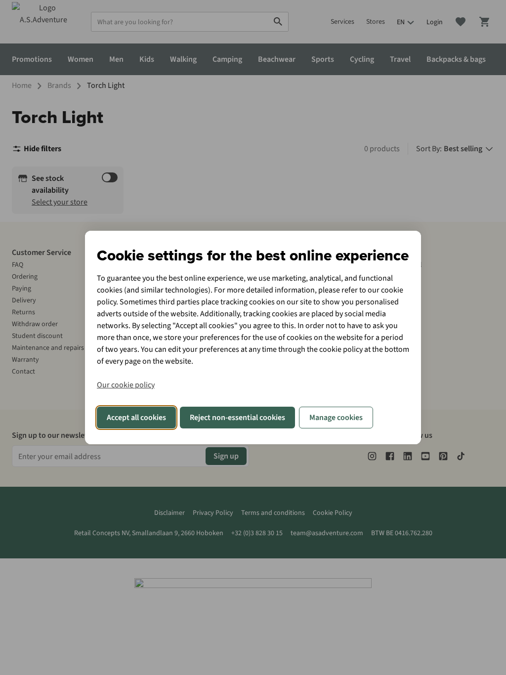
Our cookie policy (126, 385)
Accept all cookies (136, 417)
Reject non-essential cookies (237, 417)
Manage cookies (336, 417)
